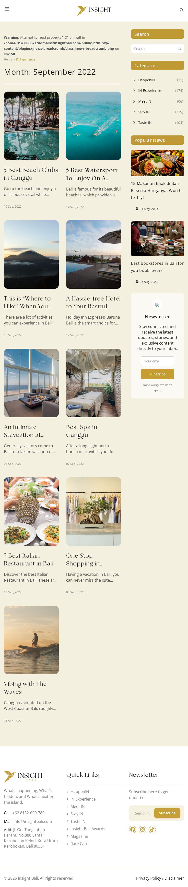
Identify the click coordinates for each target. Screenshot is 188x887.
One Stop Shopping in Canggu (83, 563)
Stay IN (144, 111)
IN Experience (25, 59)
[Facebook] (132, 829)
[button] (181, 11)
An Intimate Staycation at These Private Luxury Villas (23, 438)
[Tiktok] (152, 829)
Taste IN (145, 122)
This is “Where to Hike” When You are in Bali (27, 306)
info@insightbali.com (32, 821)
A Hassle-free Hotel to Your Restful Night (93, 306)
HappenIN (146, 80)
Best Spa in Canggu (81, 431)
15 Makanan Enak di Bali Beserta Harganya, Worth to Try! (156, 190)
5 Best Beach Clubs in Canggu (31, 173)
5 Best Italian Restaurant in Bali (29, 559)
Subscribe (157, 374)
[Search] (179, 48)
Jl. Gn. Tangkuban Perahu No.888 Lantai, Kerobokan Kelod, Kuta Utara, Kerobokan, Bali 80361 (31, 838)
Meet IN (144, 101)
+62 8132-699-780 (28, 812)
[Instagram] (142, 829)
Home (8, 59)
